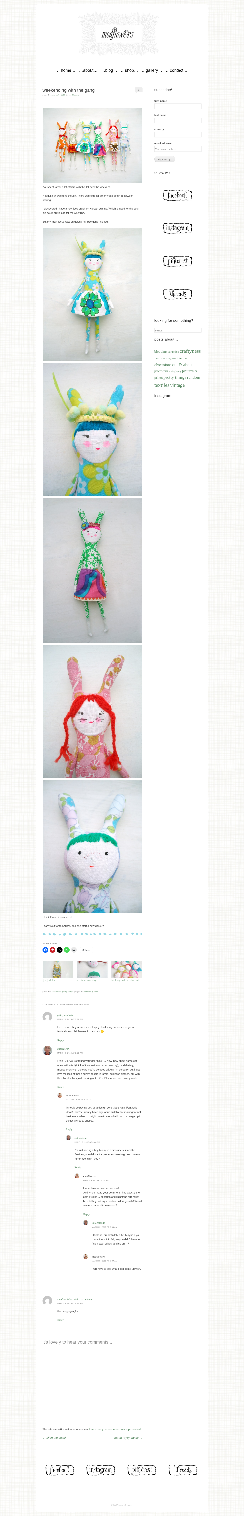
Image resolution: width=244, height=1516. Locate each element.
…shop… (129, 70)
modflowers (74, 95)
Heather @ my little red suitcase (75, 1299)
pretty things (68, 992)
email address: (163, 143)
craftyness (56, 992)
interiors (182, 358)
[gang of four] (58, 969)
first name (160, 100)
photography (175, 371)
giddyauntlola (65, 1015)
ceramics (173, 351)
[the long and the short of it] (126, 969)
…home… (66, 70)
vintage (177, 385)
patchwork (161, 371)
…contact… (176, 70)
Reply (60, 1040)
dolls (96, 992)
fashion (159, 358)
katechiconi (63, 1048)
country (159, 129)
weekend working (86, 980)
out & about (182, 364)
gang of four (50, 980)
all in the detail (54, 1437)
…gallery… (152, 70)
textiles (161, 385)
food (168, 358)
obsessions (162, 365)
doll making (88, 992)
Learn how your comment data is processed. (115, 1429)
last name (160, 115)
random (193, 377)
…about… (88, 70)
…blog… (109, 70)
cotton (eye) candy (128, 1437)
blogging (160, 351)
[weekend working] (92, 969)
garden (173, 359)
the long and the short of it (126, 980)
